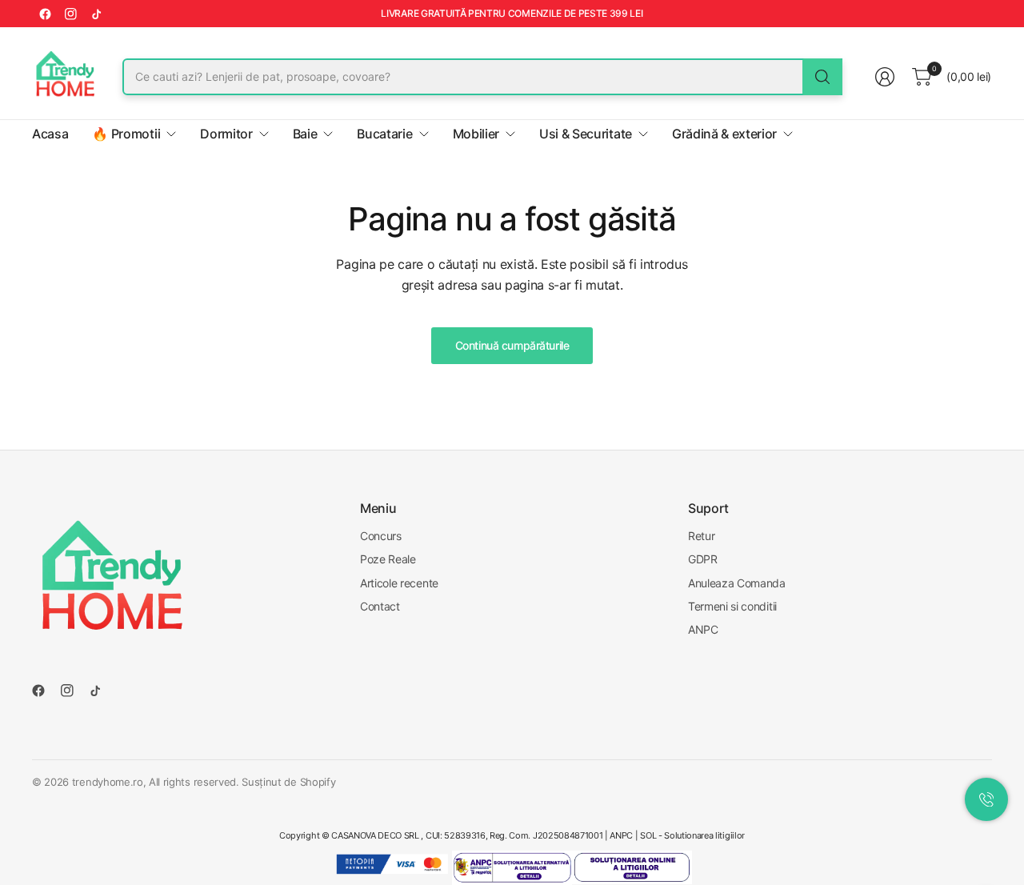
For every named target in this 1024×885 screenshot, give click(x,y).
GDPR (703, 559)
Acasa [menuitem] (50, 134)
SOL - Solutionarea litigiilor (692, 835)
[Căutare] (822, 76)
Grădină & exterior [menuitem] (724, 134)
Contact (380, 606)
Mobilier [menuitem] (476, 134)
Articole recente (399, 583)
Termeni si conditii (732, 606)
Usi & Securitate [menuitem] (585, 134)
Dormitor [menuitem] (226, 134)
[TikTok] (96, 13)
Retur (701, 536)
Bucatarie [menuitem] (384, 134)
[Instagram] (70, 13)
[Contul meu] (884, 76)
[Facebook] (45, 13)
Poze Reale (388, 559)
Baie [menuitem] (305, 134)
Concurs (381, 536)
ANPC (703, 629)
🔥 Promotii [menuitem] (126, 134)
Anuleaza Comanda (737, 583)
